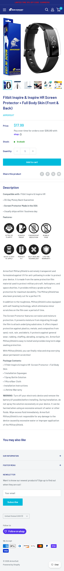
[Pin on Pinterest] (48, 174)
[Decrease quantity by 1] (17, 151)
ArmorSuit (8, 115)
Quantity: (7, 151)
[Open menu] (4, 10)
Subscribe (12, 502)
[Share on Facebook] (42, 174)
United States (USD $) (14, 516)
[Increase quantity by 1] (33, 151)
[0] (58, 9)
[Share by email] (59, 174)
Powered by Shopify (11, 564)
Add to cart (32, 162)
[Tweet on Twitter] (53, 174)
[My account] (52, 9)
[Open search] (46, 9)
